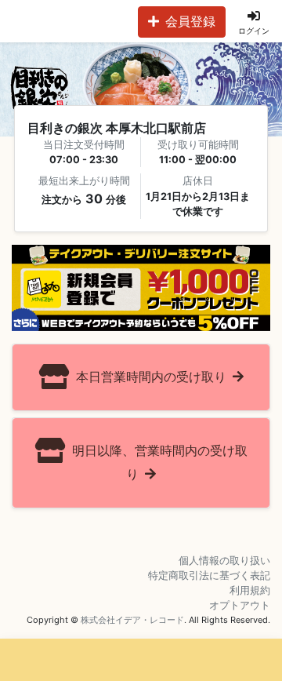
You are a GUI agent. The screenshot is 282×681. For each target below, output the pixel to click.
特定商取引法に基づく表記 (209, 575)
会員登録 (190, 21)
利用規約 (250, 590)
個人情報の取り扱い (224, 560)
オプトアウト (239, 605)
